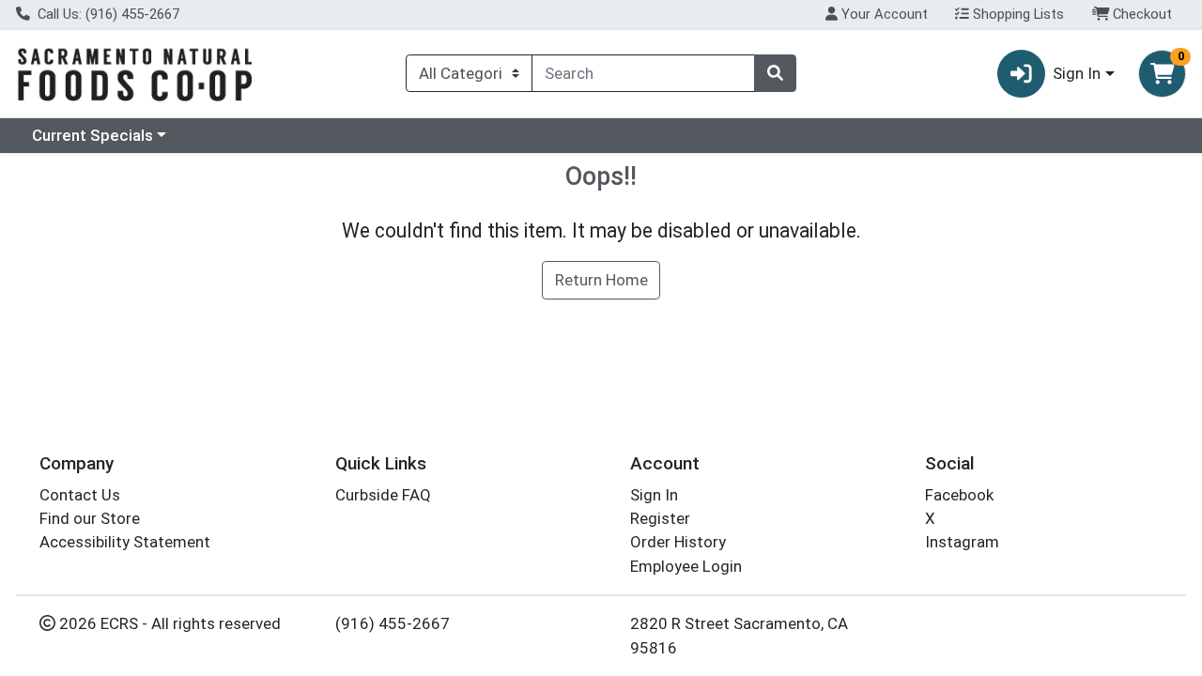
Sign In (654, 494)
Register (660, 518)
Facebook (959, 494)
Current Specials (92, 135)
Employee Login (686, 566)
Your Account (883, 14)
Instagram (962, 541)
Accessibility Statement (124, 541)
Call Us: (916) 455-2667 (106, 14)
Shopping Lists (1016, 14)
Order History (678, 541)
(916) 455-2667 (392, 623)
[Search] (774, 73)
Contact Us (79, 494)
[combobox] (643, 73)
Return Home (601, 279)
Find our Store (89, 518)
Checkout (1140, 14)
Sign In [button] (1077, 73)
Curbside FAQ (383, 494)
